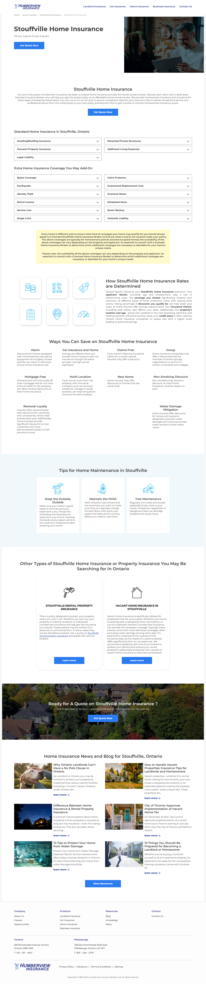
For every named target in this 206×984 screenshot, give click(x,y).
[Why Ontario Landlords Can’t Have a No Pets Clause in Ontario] (33, 776)
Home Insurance (139, 6)
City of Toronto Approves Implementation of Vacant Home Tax (163, 809)
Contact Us (185, 6)
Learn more (69, 660)
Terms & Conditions (101, 966)
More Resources (103, 883)
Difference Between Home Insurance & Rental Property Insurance (73, 809)
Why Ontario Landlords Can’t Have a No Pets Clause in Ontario (74, 768)
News (109, 924)
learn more (59, 794)
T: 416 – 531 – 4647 (23, 952)
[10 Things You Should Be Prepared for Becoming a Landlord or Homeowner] (124, 854)
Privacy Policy (66, 966)
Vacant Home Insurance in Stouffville (137, 607)
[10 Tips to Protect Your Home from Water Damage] (33, 854)
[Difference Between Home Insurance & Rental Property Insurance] (33, 817)
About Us (19, 916)
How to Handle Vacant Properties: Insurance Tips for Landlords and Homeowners (165, 768)
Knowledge (112, 920)
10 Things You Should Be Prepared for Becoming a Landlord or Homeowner (162, 846)
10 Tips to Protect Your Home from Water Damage (74, 844)
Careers (18, 920)
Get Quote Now (29, 45)
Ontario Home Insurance (50, 15)
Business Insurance (164, 6)
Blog (108, 916)
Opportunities (21, 924)
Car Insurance (118, 6)
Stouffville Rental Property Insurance (69, 607)
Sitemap (118, 966)
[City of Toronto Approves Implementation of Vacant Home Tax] (124, 817)
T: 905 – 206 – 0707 (84, 952)
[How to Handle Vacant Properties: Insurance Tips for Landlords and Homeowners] (124, 776)
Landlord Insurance (94, 6)
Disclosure (82, 966)
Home (16, 15)
